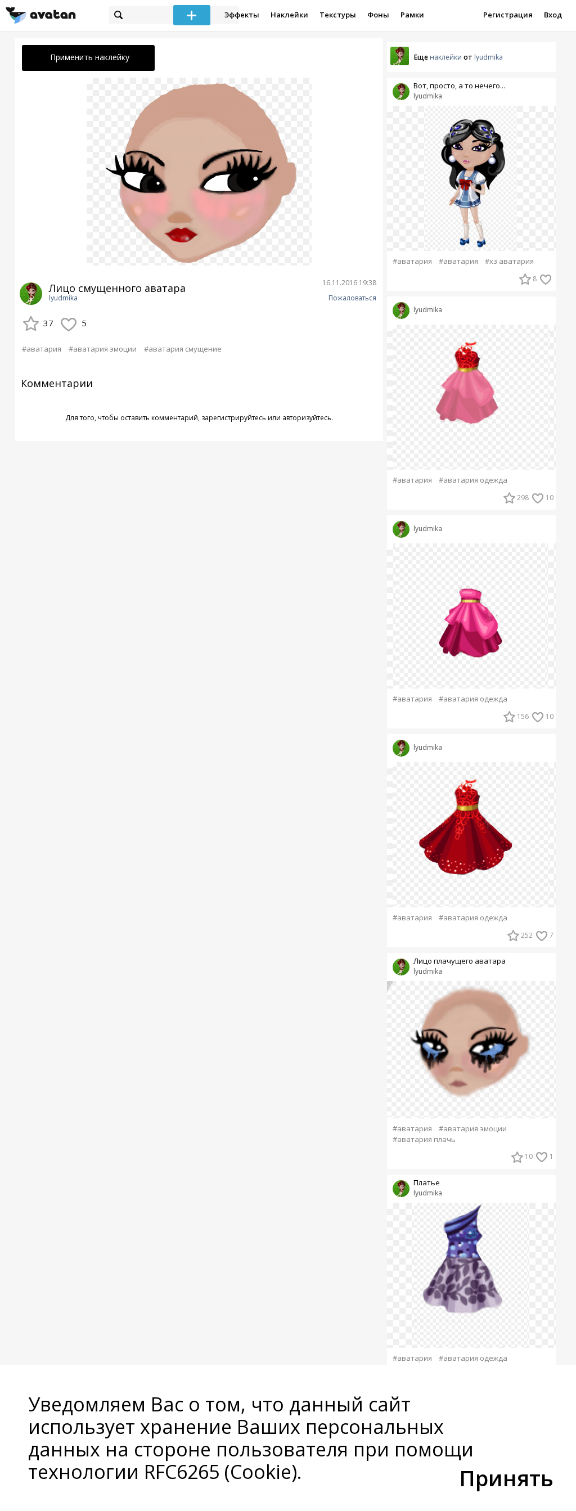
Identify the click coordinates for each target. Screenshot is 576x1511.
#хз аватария (509, 261)
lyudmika (63, 298)
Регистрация (508, 15)
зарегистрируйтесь (233, 417)
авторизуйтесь (306, 417)
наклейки (446, 57)
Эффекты (241, 15)
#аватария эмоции (103, 349)
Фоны (378, 15)
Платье (426, 1182)
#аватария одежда (473, 480)
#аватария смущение (183, 349)
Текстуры (338, 15)
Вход (553, 15)
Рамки (412, 15)
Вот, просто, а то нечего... (459, 85)
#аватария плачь (424, 1139)
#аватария (41, 349)
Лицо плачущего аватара (459, 961)
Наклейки (289, 15)
